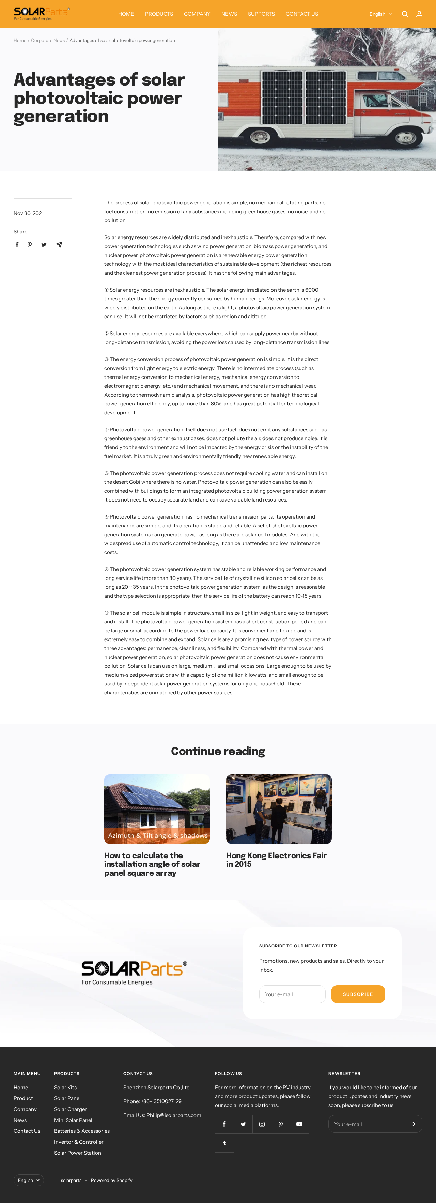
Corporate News (48, 40)
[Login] (419, 14)
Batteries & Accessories (82, 1131)
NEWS (229, 14)
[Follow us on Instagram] (261, 1124)
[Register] (413, 1124)
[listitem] (17, 244)
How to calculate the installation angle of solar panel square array (152, 864)
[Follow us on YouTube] (299, 1124)
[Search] (405, 14)
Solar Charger (70, 1109)
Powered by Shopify (112, 1180)
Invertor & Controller (79, 1142)
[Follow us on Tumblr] (224, 1142)
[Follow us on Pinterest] (280, 1124)
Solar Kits (65, 1087)
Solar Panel (67, 1098)
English (377, 14)
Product (23, 1098)
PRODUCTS (159, 14)
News (20, 1120)
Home (20, 40)
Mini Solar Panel (73, 1120)
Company (25, 1109)
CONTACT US (302, 14)
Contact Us (27, 1131)
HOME (126, 14)
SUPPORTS (261, 14)
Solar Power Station (77, 1153)
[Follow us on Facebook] (224, 1124)
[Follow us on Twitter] (243, 1124)
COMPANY (197, 14)
